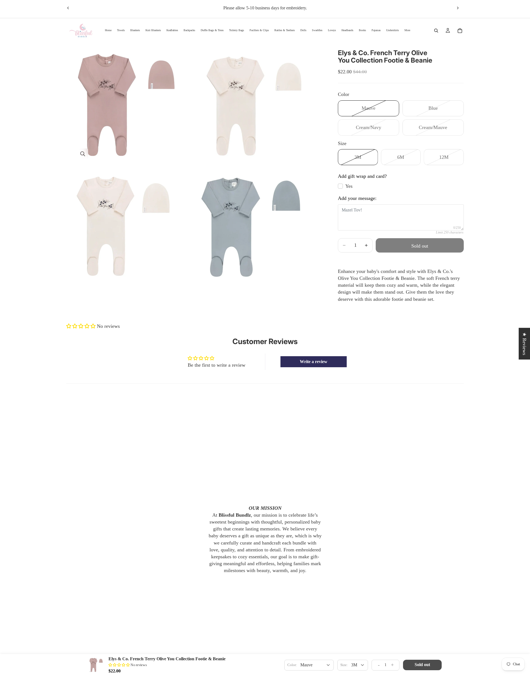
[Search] (436, 31)
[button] (81, 326)
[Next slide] (458, 8)
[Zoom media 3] (130, 225)
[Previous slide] (68, 8)
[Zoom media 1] (130, 103)
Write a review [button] (313, 361)
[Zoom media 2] (260, 103)
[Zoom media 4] (260, 225)
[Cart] (460, 31)
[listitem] (407, 30)
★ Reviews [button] (524, 343)
